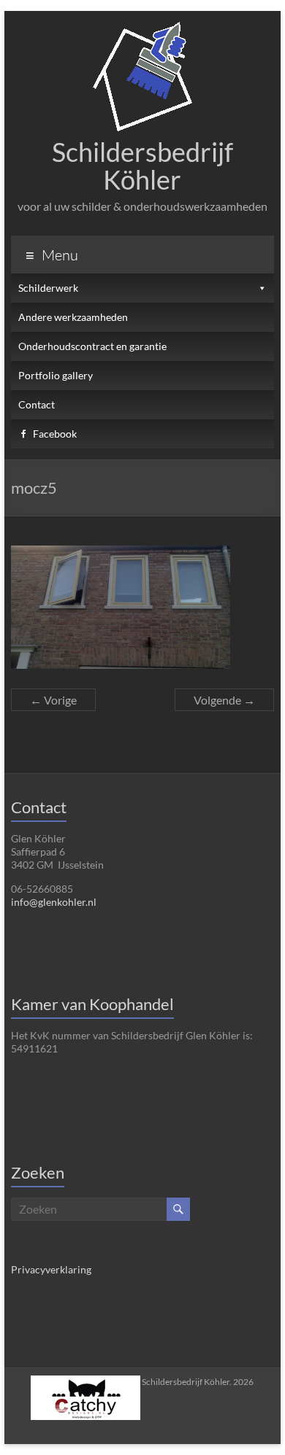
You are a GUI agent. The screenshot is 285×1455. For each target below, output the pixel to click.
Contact (36, 404)
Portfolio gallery (55, 375)
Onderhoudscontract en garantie (92, 346)
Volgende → (224, 700)
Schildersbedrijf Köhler (142, 165)
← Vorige (53, 700)
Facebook (55, 433)
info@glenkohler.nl (53, 902)
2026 (198, 1381)
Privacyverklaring (51, 1269)
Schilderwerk (48, 288)
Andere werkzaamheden (73, 317)
